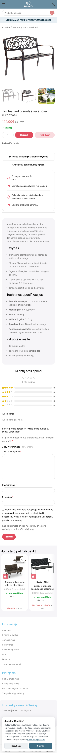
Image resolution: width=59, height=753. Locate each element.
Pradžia (6, 27)
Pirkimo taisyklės (10, 632)
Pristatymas (7, 642)
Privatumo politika (10, 646)
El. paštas (7, 494)
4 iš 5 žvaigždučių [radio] (30, 444)
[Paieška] (52, 13)
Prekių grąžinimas (10, 676)
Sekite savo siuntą (10, 681)
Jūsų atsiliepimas (11, 448)
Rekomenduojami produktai (15, 685)
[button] (5, 58)
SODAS (16, 27)
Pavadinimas (9, 482)
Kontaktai (6, 656)
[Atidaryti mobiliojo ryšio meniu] (3, 4)
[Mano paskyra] (53, 4)
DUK (4, 651)
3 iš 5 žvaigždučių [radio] (27, 444)
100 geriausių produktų (13, 690)
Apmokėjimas (8, 637)
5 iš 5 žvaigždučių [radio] (32, 444)
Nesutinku (16, 746)
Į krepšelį (24, 132)
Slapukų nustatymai (11, 661)
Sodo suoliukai (30, 27)
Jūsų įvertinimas (10, 444)
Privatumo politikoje (36, 739)
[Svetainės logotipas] (28, 4)
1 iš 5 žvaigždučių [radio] (23, 444)
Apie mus (6, 627)
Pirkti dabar (45, 132)
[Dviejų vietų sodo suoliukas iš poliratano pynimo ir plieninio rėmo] (42, 564)
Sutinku (40, 746)
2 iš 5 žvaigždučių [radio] (25, 444)
